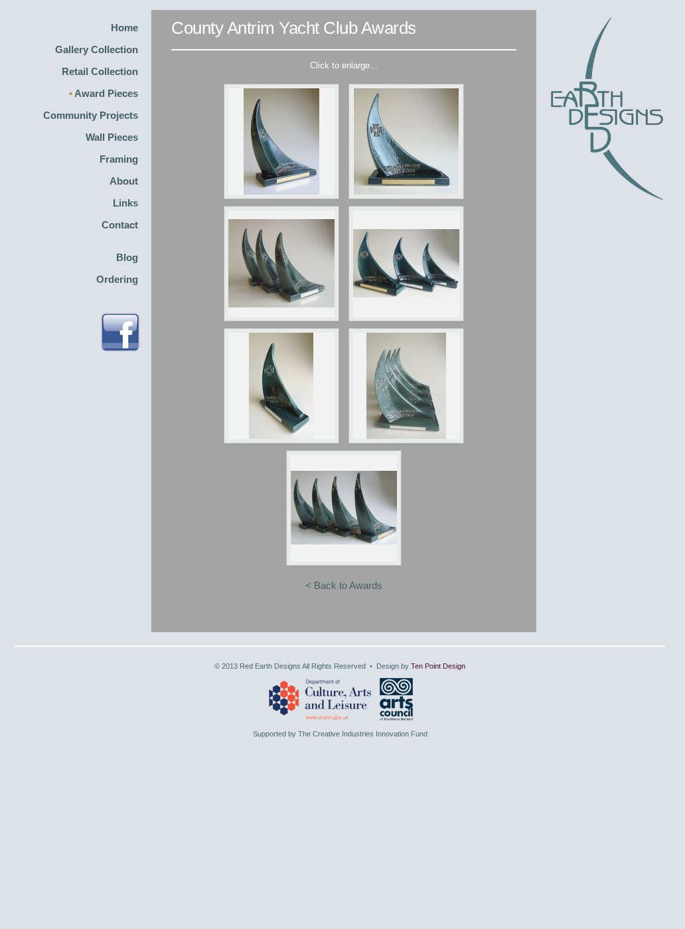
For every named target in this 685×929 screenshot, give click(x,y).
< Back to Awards (343, 585)
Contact (120, 224)
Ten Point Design (438, 666)
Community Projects (90, 115)
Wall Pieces (112, 137)
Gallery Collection (96, 49)
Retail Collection (100, 71)
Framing (119, 159)
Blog (127, 257)
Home (124, 27)
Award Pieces (106, 93)
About (124, 181)
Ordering (117, 279)
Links (125, 203)
